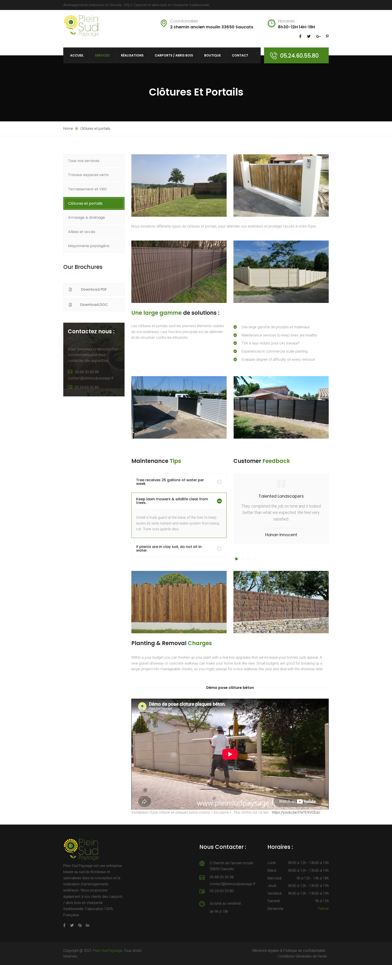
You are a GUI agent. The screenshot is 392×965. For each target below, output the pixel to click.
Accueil (77, 55)
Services (102, 55)
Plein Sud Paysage (107, 950)
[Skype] (80, 925)
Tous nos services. (84, 160)
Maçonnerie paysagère (88, 245)
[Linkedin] (86, 925)
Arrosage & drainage (86, 217)
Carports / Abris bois (174, 55)
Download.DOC (94, 304)
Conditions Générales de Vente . (303, 956)
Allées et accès (81, 231)
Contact (240, 55)
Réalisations (132, 55)
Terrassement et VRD (87, 189)
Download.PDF (94, 289)
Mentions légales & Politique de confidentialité (288, 950)
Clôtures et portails (85, 203)
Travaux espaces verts (88, 174)
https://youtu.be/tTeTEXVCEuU (296, 812)
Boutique (212, 55)
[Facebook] (65, 925)
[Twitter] (72, 925)
